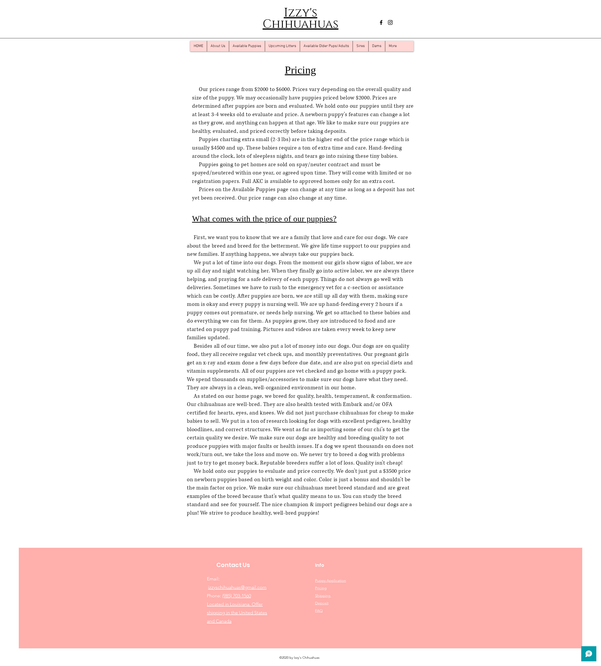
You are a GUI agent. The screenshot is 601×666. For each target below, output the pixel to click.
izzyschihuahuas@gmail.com (237, 587)
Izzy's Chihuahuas (301, 18)
